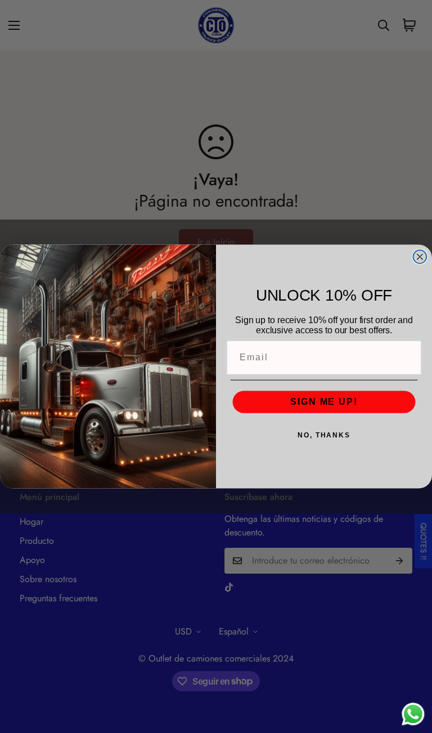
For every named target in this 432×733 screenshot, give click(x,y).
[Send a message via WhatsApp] (413, 714)
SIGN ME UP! (323, 402)
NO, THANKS (324, 436)
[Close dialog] (420, 256)
